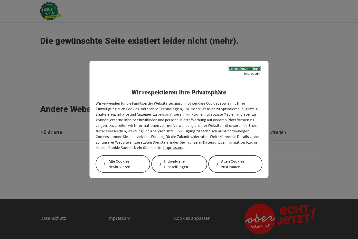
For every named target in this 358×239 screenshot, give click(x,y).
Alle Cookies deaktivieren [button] (120, 164)
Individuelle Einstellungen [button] (176, 164)
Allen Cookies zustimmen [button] (232, 164)
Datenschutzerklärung (244, 68)
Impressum (252, 73)
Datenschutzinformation (224, 141)
